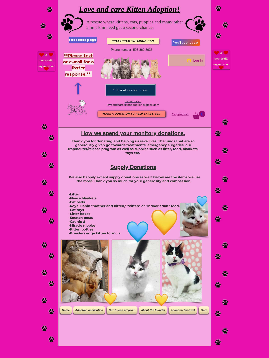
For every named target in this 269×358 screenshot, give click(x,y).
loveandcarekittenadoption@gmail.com (133, 104)
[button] (199, 115)
